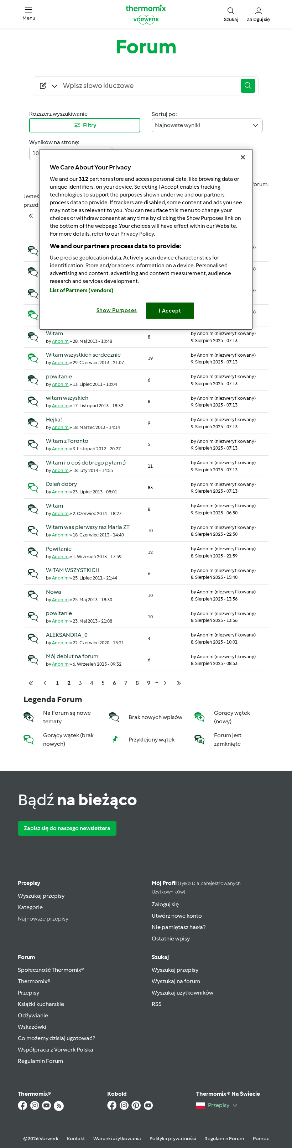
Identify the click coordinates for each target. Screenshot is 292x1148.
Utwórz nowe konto (177, 915)
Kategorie (30, 907)
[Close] (243, 157)
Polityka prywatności (173, 1139)
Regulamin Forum (40, 1061)
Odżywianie (33, 1015)
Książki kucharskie (41, 1004)
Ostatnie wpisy (171, 938)
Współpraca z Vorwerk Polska (55, 1049)
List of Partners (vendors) (82, 290)
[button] (29, 14)
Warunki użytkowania (117, 1139)
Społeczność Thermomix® (51, 969)
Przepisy (29, 883)
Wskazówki (32, 1026)
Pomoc (261, 1139)
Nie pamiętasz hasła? (178, 927)
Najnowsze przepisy (43, 918)
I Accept (170, 310)
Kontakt (76, 1139)
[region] (146, 239)
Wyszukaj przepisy (41, 895)
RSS (157, 1004)
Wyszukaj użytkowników (182, 992)
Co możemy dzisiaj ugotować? (56, 1038)
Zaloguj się (165, 904)
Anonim (60, 341)
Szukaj (160, 957)
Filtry (90, 125)
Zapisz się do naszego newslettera (67, 828)
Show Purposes (117, 310)
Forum (26, 957)
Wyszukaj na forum (176, 981)
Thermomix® (34, 981)
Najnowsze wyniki (177, 125)
